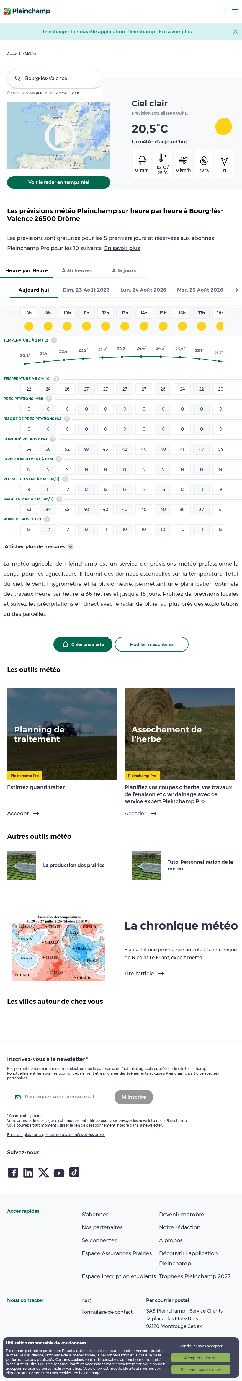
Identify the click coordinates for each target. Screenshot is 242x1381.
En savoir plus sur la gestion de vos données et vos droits (56, 1134)
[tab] (26, 271)
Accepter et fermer (201, 1358)
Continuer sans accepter (201, 1346)
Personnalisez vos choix (201, 1369)
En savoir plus (122, 248)
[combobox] (55, 78)
